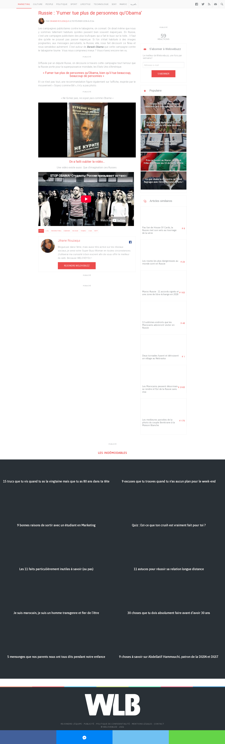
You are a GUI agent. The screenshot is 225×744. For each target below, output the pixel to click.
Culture (38, 4)
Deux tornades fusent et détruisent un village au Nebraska (160, 357)
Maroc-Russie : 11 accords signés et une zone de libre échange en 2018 (160, 293)
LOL (47, 231)
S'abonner (163, 74)
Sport (74, 4)
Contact (159, 724)
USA (90, 231)
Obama (67, 231)
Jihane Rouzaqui (59, 21)
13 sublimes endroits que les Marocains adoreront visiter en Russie (158, 325)
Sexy (114, 4)
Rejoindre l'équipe (71, 724)
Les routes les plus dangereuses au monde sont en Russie (160, 262)
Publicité (89, 724)
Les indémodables (112, 452)
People (49, 4)
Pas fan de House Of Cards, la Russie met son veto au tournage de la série (159, 230)
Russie (75, 231)
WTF (96, 231)
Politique (62, 4)
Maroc (123, 4)
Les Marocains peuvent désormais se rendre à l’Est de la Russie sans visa (160, 389)
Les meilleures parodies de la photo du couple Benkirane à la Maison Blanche (158, 422)
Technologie (101, 4)
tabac (83, 231)
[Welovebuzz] (8, 4)
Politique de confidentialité (113, 724)
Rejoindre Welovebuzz (77, 265)
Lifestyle (86, 4)
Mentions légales (142, 724)
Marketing (24, 4)
